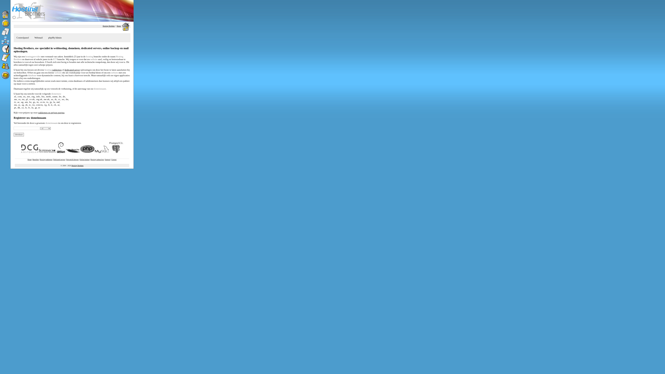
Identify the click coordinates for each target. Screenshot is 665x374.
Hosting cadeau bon (97, 160)
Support (107, 160)
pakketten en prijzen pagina (51, 112)
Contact (114, 160)
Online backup (85, 160)
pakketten (57, 70)
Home (119, 26)
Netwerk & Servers (72, 160)
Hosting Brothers (109, 26)
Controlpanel (22, 37)
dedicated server (72, 70)
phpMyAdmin (55, 37)
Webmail (38, 37)
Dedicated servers (59, 160)
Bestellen (36, 160)
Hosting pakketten (46, 160)
